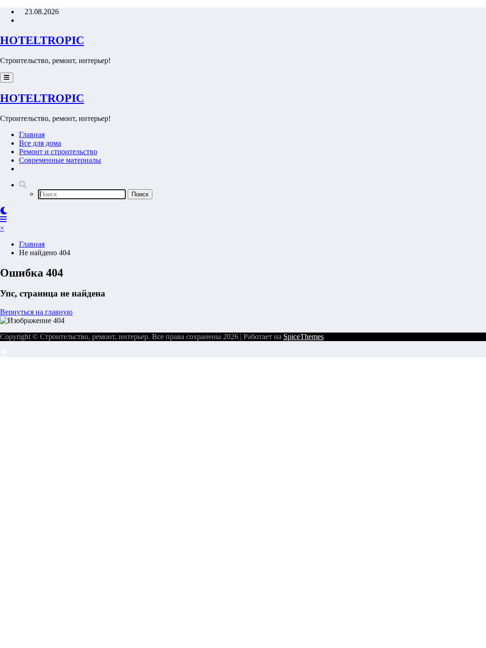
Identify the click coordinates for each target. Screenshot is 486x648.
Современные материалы (60, 160)
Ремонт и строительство (58, 152)
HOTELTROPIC (42, 40)
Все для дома (40, 143)
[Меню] (6, 78)
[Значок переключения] (3, 219)
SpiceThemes (303, 337)
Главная (32, 134)
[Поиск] (23, 185)
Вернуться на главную (36, 312)
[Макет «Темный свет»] (4, 211)
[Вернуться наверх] (3, 353)
